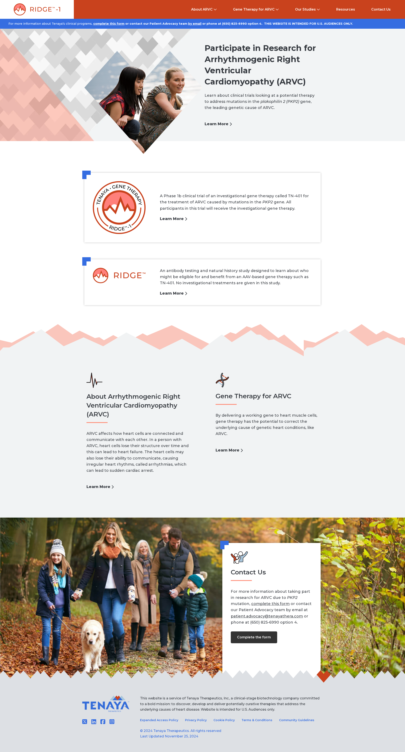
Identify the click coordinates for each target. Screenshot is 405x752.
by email (194, 24)
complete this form (108, 24)
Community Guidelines (296, 720)
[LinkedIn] (93, 721)
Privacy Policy (196, 720)
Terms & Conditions (257, 720)
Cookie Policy (224, 720)
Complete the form (254, 637)
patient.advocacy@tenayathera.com (267, 616)
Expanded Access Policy (159, 720)
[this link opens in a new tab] (102, 721)
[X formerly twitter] (84, 721)
